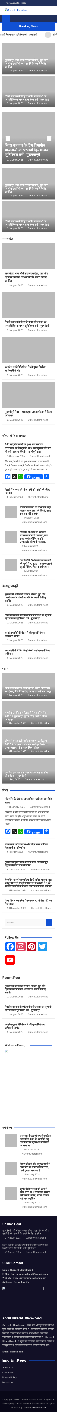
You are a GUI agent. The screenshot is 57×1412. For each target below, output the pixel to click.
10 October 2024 (30, 517)
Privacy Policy (9, 1377)
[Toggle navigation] (14, 18)
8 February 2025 (15, 497)
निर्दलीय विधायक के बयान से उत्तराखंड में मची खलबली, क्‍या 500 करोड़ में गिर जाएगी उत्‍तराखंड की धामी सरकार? (34, 537)
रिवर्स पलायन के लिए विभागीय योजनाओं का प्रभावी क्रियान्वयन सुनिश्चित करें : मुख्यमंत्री (27, 98)
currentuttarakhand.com (34, 522)
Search (49, 922)
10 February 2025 (16, 807)
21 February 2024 (31, 1174)
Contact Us (8, 1372)
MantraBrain (39, 1407)
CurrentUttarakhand (38, 70)
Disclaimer (7, 1382)
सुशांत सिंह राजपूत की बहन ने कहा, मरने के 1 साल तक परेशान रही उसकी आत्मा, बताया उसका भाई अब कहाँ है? (35, 1193)
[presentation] (8, 138)
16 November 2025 (16, 751)
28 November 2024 (16, 890)
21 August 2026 (15, 70)
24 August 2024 (30, 546)
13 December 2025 (16, 723)
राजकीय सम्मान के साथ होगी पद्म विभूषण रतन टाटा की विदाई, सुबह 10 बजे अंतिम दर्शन (35, 510)
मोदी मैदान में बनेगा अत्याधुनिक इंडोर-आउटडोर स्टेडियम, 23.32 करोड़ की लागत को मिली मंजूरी (28, 689)
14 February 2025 (16, 456)
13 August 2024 (30, 571)
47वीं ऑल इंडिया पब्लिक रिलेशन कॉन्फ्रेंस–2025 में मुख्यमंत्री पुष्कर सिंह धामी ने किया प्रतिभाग (26, 716)
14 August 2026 (15, 695)
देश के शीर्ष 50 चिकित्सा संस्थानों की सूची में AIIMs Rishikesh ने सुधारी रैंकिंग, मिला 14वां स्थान (36, 563)
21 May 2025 (13, 779)
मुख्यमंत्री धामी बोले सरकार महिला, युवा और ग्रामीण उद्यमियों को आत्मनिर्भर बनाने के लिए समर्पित (26, 63)
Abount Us (7, 1367)
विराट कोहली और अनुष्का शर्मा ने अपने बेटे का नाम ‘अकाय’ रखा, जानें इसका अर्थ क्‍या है (35, 1167)
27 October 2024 (30, 1149)
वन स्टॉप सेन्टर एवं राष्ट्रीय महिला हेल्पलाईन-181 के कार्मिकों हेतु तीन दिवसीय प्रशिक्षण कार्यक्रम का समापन (35, 1140)
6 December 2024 (16, 869)
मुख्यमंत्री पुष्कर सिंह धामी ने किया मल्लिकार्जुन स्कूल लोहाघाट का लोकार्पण (26, 863)
